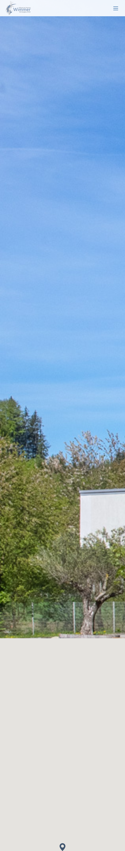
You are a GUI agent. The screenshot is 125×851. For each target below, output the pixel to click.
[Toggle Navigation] (115, 8)
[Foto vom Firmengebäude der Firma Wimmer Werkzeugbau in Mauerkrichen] (62, 425)
